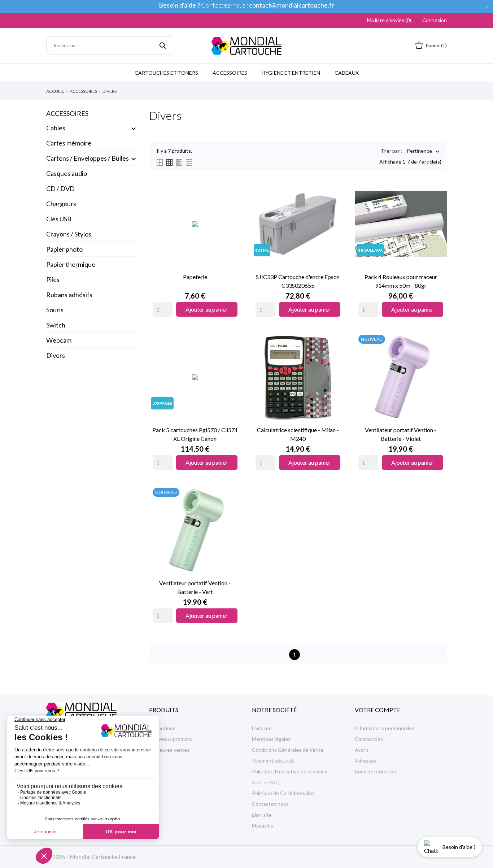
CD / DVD (60, 188)
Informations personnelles (384, 728)
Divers (55, 355)
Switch (55, 325)
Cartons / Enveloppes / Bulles (87, 158)
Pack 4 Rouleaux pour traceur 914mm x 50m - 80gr (401, 281)
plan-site (262, 815)
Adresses (365, 761)
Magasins (262, 826)
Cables (55, 128)
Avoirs (362, 750)
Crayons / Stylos (68, 234)
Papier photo (64, 249)
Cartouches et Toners (166, 73)
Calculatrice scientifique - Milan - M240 (298, 434)
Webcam (58, 340)
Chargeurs (61, 204)
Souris (55, 310)
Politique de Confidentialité (283, 793)
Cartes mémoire (68, 143)
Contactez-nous (270, 804)
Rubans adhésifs (69, 295)
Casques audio (66, 173)
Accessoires (230, 73)
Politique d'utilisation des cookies (289, 771)
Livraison (262, 728)
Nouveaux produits (170, 739)
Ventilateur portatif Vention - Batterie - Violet (400, 434)
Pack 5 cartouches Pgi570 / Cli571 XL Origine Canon (195, 434)
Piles (53, 279)
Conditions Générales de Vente (287, 750)
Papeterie (195, 276)
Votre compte (377, 709)
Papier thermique (70, 264)
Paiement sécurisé (273, 761)
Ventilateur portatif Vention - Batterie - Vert (195, 587)
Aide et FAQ (266, 782)
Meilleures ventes (169, 750)
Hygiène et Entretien (291, 73)
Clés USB (58, 219)
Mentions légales (271, 739)
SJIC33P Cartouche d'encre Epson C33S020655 (298, 281)
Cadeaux (347, 73)
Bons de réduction (375, 771)
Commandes (369, 739)
